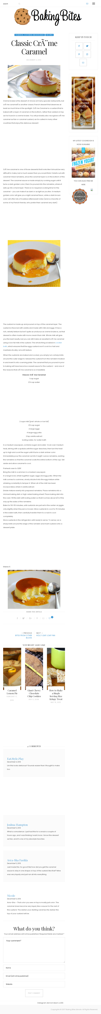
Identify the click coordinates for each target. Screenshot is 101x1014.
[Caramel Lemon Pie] (12, 669)
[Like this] (50, 618)
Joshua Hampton (17, 824)
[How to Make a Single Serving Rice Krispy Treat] (56, 669)
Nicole (11, 895)
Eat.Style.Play (15, 758)
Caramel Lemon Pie (12, 692)
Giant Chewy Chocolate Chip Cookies (34, 693)
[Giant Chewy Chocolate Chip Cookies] (34, 669)
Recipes (49, 35)
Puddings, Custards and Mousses (30, 35)
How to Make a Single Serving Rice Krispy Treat (56, 695)
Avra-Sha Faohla (17, 860)
